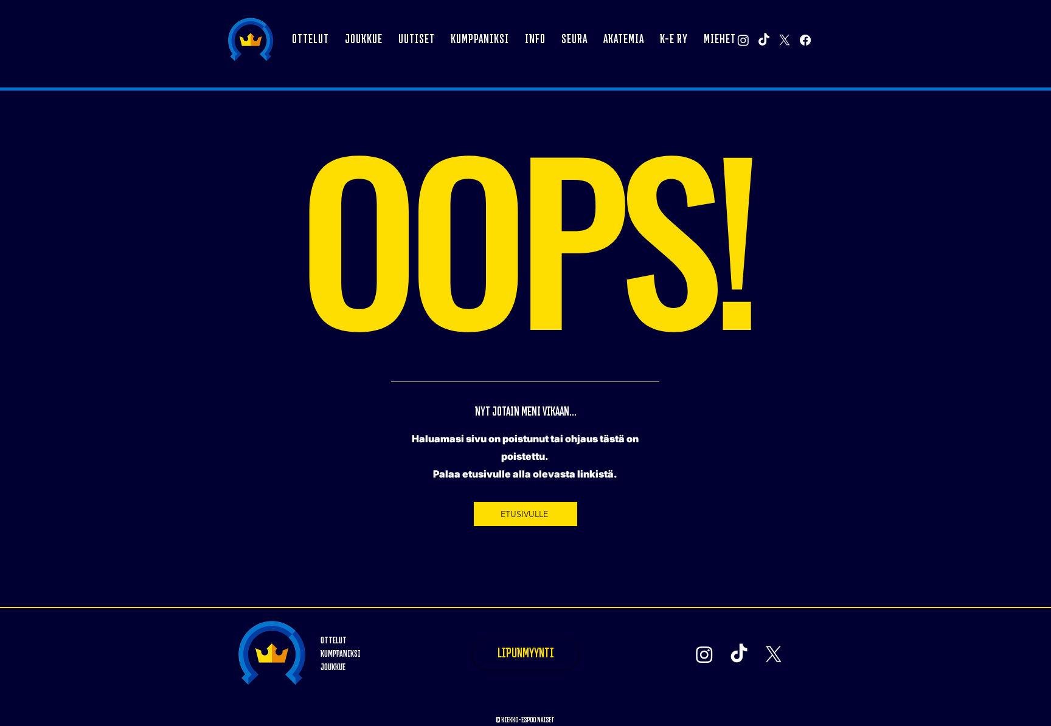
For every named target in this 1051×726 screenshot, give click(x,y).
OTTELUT (334, 640)
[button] (364, 40)
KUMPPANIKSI (341, 654)
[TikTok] (764, 40)
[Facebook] (805, 40)
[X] (784, 40)
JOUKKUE (333, 667)
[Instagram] (743, 40)
